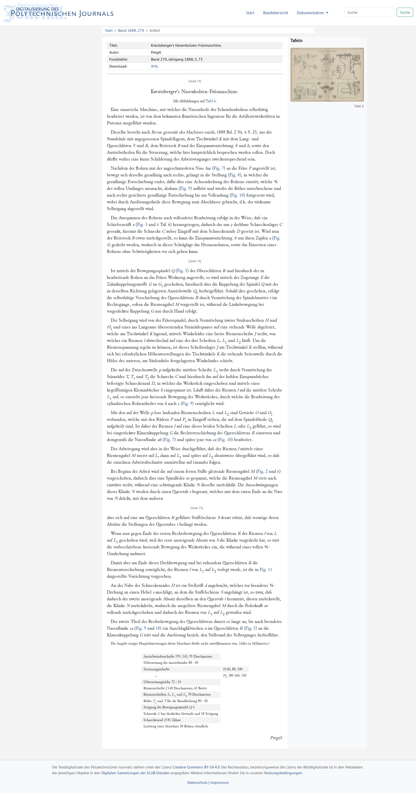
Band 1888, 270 (131, 30)
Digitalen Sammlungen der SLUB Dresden (135, 772)
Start (250, 12)
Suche (405, 12)
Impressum (219, 782)
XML (154, 66)
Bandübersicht (275, 12)
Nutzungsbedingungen (283, 772)
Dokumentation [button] (311, 12)
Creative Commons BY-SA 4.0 (196, 767)
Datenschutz (197, 782)
